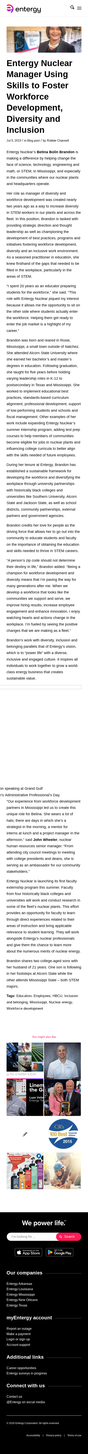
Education (24, 996)
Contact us (14, 1396)
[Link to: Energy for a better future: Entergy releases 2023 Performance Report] (25, 1061)
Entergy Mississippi (21, 1294)
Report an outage (19, 1328)
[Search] (70, 8)
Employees (42, 996)
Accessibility (33, 1435)
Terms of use (74, 1435)
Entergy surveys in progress (27, 1373)
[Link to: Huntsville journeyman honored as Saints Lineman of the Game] (25, 1097)
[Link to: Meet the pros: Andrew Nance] (62, 1061)
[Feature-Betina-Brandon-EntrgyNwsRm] (44, 40)
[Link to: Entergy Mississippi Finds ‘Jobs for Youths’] (62, 1170)
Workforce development (25, 1008)
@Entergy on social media (26, 1402)
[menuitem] (70, 8)
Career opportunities (21, 1368)
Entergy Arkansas (19, 1283)
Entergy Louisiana (20, 1289)
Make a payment (18, 1334)
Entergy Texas (17, 1305)
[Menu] (79, 8)
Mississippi (38, 1002)
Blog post (33, 140)
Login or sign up (18, 1339)
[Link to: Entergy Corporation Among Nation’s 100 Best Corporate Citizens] (62, 1134)
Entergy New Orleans (22, 1300)
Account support (18, 1344)
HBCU (57, 996)
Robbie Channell (58, 140)
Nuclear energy (60, 1002)
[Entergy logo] (36, 8)
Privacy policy (53, 1435)
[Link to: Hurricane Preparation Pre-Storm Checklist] (25, 1170)
